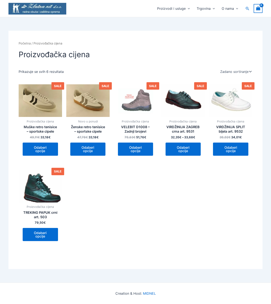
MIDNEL (149, 293)
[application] (188, 8)
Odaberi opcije (40, 149)
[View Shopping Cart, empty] (258, 8)
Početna (25, 43)
